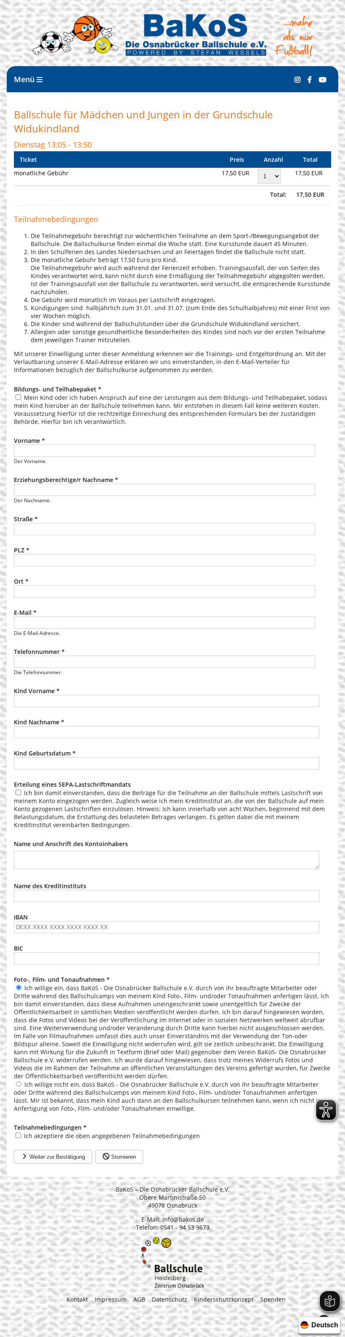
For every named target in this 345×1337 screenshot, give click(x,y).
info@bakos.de (183, 1219)
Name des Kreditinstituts (50, 886)
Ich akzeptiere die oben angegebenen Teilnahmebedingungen (112, 1136)
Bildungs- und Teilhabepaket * (57, 389)
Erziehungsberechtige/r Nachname (66, 480)
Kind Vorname (37, 691)
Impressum (111, 1299)
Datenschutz (169, 1299)
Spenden (273, 1299)
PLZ (21, 550)
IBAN (21, 917)
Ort (21, 581)
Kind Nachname (39, 722)
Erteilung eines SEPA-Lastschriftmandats (72, 784)
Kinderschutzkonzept (224, 1299)
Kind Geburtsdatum (45, 753)
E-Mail (25, 612)
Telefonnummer (39, 652)
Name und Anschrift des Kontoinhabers (71, 844)
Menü (25, 79)
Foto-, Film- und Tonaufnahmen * (62, 979)
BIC (18, 948)
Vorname (29, 441)
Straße (26, 519)
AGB (139, 1299)
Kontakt (77, 1299)
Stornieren (122, 1157)
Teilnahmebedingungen (50, 1127)
